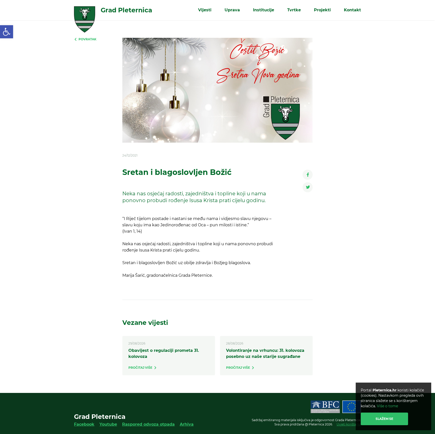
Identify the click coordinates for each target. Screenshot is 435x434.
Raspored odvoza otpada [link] (148, 424)
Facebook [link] (84, 424)
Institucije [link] (263, 10)
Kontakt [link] (352, 10)
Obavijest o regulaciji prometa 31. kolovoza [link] (163, 353)
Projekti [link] (322, 10)
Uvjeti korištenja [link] (349, 424)
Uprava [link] (232, 10)
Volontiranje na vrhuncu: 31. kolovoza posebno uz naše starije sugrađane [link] (265, 353)
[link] (6, 31)
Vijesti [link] (204, 10)
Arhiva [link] (187, 424)
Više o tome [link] (387, 406)
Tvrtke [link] (294, 10)
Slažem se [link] (384, 419)
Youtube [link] (108, 424)
